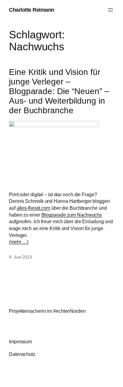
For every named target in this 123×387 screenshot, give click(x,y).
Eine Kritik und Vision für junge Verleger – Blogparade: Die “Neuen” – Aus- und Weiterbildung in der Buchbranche (59, 91)
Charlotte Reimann (31, 10)
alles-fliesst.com (33, 208)
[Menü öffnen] (110, 9)
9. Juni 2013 (20, 257)
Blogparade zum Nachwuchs (71, 214)
